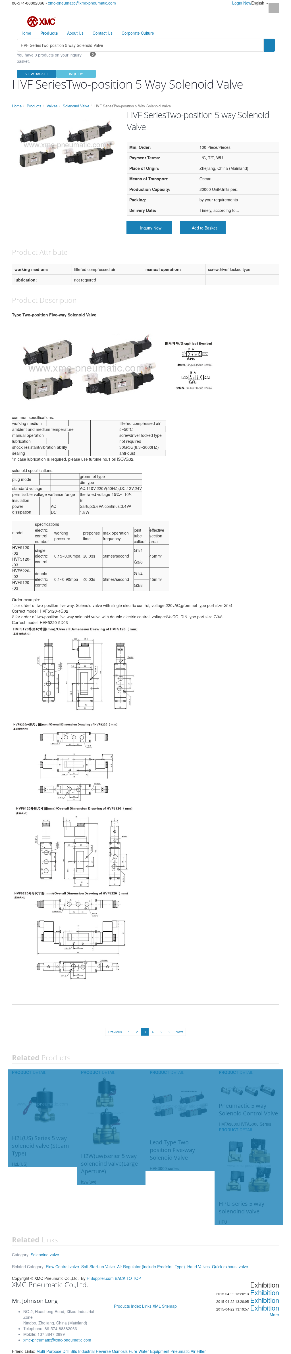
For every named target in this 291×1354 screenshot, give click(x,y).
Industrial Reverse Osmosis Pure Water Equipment (124, 1351)
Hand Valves (198, 1266)
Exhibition (264, 1292)
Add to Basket (204, 228)
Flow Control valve (62, 1266)
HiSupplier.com (100, 1278)
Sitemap (169, 1306)
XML (157, 1306)
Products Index (127, 1306)
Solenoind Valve (76, 106)
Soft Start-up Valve (98, 1266)
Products (34, 106)
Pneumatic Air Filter (188, 1351)
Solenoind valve (45, 1254)
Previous (115, 1031)
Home (25, 33)
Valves (52, 106)
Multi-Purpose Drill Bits (57, 1351)
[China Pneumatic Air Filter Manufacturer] (41, 21)
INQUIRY (76, 73)
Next (179, 1031)
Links (146, 1306)
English (258, 3)
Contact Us (103, 33)
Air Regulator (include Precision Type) (151, 1266)
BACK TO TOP (128, 1278)
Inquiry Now (150, 228)
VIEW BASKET (36, 73)
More (274, 1314)
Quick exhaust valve (230, 1266)
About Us (75, 33)
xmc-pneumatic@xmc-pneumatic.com (82, 3)
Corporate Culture (138, 33)
